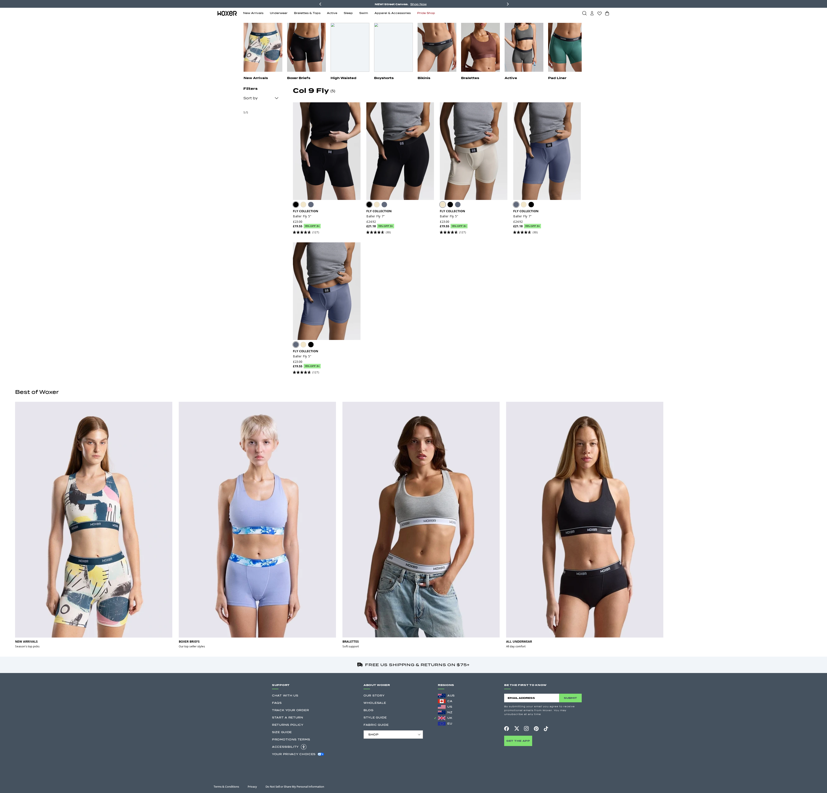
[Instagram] (526, 728)
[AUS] (442, 696)
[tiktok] (546, 728)
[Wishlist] (599, 13)
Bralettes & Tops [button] (307, 13)
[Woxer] (227, 13)
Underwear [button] (279, 13)
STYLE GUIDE (375, 717)
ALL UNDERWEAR (519, 641)
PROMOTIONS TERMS (291, 739)
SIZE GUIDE (282, 732)
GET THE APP (518, 740)
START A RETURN (287, 717)
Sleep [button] (348, 13)
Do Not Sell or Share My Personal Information (295, 786)
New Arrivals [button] (253, 13)
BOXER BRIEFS (189, 641)
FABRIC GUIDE (376, 724)
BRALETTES (350, 641)
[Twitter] (516, 728)
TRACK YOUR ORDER (290, 710)
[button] (584, 13)
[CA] (442, 701)
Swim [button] (363, 13)
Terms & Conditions (226, 786)
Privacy (252, 786)
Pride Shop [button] (426, 13)
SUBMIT (570, 698)
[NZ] (442, 712)
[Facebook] (506, 728)
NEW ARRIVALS (26, 641)
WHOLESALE (375, 702)
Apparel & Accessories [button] (393, 13)
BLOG (368, 710)
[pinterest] (536, 728)
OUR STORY (374, 695)
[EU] (442, 724)
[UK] (442, 718)
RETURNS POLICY (287, 724)
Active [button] (332, 13)
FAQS (277, 702)
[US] (442, 707)
